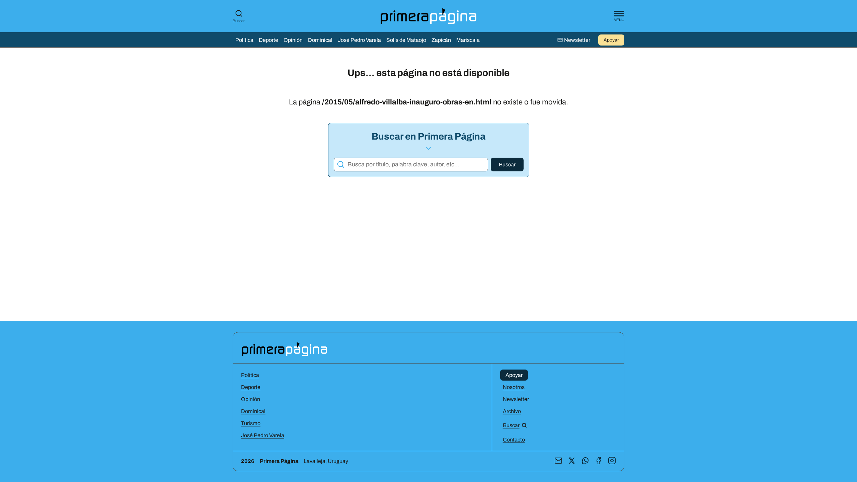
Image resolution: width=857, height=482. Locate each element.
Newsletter (516, 399)
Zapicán (441, 40)
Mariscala (468, 40)
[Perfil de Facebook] (599, 461)
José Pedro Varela (359, 40)
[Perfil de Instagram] (612, 461)
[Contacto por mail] (558, 461)
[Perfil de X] (572, 461)
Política (244, 40)
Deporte (268, 40)
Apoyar (611, 40)
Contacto (514, 440)
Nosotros (514, 387)
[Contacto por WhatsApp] (585, 461)
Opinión (293, 40)
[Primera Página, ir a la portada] (284, 348)
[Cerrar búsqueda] (519, 224)
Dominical (320, 40)
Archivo (512, 411)
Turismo (250, 423)
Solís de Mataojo (406, 40)
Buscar (239, 21)
